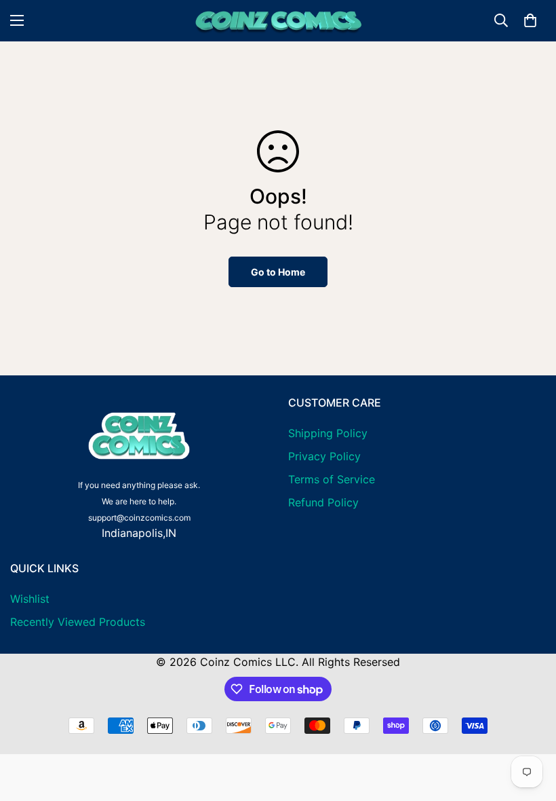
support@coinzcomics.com (139, 518)
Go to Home (278, 272)
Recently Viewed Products (77, 622)
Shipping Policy (328, 433)
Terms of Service (331, 479)
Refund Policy (323, 502)
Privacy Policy (324, 456)
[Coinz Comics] (278, 20)
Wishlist (29, 599)
